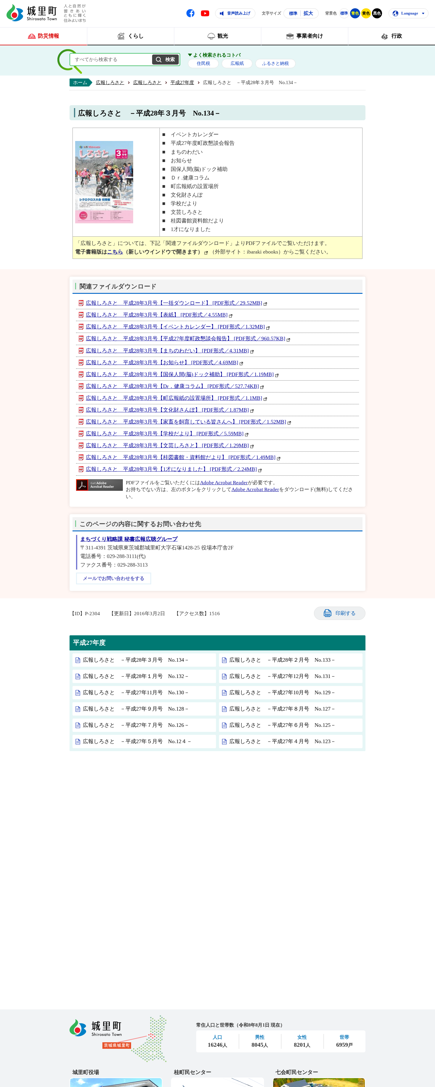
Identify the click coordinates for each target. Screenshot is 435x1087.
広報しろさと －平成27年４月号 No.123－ (282, 741)
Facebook (190, 13)
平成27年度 (182, 82)
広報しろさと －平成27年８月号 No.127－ (282, 709)
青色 (355, 13)
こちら (115, 252)
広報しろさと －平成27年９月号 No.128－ (136, 709)
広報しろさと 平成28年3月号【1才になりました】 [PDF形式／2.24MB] (171, 469)
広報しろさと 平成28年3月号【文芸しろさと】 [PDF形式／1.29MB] (167, 445)
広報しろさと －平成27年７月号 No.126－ (136, 725)
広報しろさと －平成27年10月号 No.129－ (282, 692)
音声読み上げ (238, 13)
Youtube (205, 13)
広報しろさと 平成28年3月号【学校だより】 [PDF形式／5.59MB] (165, 434)
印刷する (346, 613)
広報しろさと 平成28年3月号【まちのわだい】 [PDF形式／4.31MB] (167, 351)
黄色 (366, 13)
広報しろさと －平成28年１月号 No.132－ (136, 676)
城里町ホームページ (32, 12)
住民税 (203, 63)
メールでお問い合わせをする (113, 578)
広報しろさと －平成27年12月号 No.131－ (282, 676)
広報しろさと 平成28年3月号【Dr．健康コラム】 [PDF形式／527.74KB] (172, 386)
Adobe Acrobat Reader (224, 482)
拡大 (308, 13)
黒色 (377, 13)
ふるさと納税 (275, 63)
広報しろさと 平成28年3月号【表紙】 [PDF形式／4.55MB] (157, 315)
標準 (293, 13)
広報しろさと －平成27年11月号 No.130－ (136, 692)
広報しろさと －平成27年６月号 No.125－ (282, 725)
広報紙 (237, 63)
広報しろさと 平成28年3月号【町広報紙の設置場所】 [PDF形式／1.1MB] (174, 398)
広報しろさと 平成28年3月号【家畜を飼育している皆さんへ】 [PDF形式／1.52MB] (186, 422)
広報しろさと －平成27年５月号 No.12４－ (137, 741)
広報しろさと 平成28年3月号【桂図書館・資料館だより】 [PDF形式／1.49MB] (181, 457)
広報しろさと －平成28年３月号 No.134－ (136, 660)
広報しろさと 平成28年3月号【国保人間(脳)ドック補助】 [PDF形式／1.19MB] (180, 374)
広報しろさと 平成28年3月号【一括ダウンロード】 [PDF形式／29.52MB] (174, 303)
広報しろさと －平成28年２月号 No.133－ (282, 660)
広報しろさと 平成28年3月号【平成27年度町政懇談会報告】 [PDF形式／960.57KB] (185, 339)
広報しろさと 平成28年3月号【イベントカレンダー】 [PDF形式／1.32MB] (175, 327)
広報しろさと (110, 82)
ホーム (80, 82)
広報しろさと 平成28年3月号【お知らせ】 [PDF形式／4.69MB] (162, 362)
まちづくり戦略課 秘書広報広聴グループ (129, 539)
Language (409, 13)
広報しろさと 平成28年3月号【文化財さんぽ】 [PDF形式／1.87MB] (167, 410)
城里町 (118, 1038)
